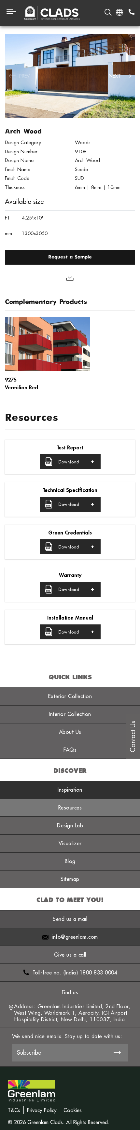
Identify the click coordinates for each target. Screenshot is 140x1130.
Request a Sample (70, 257)
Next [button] (115, 76)
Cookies (72, 1110)
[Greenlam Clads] (52, 13)
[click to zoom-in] (70, 76)
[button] (70, 461)
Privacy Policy (42, 1110)
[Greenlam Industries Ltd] (31, 1086)
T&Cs (14, 1110)
